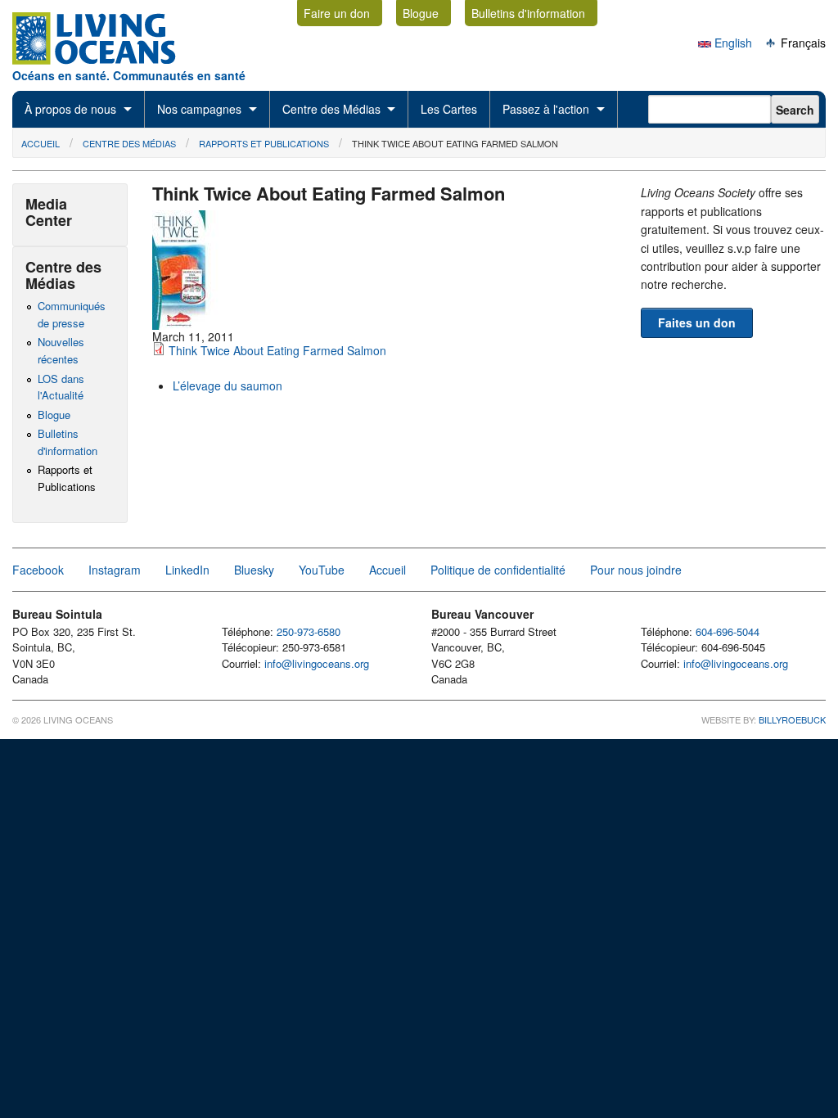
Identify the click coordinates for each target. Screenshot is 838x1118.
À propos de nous (70, 109)
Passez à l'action (545, 109)
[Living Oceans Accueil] (108, 60)
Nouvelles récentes (61, 350)
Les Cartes (449, 109)
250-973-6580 (308, 631)
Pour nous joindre (636, 569)
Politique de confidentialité (497, 569)
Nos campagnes (199, 109)
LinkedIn (187, 569)
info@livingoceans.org (316, 663)
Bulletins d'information (528, 13)
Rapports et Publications (264, 143)
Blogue (421, 13)
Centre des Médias (331, 109)
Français (801, 42)
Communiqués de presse (72, 314)
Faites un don (697, 322)
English (731, 42)
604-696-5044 (727, 631)
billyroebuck (792, 719)
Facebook (38, 569)
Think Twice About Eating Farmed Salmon (455, 143)
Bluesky (254, 569)
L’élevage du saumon (227, 385)
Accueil (40, 143)
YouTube (322, 569)
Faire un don (337, 13)
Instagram (114, 569)
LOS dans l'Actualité (61, 387)
